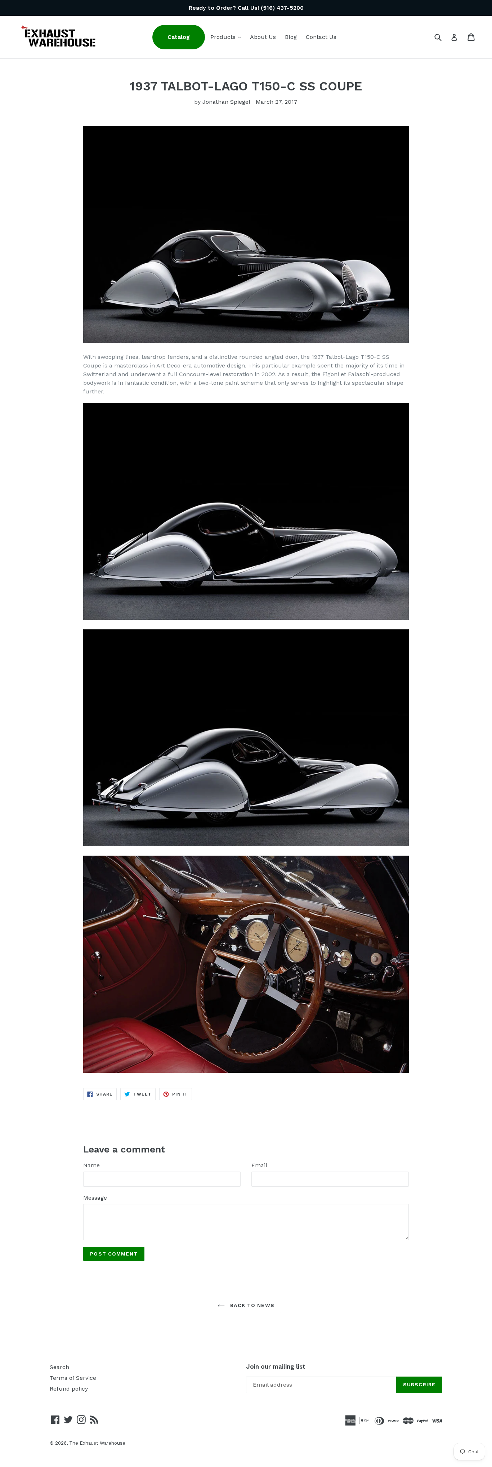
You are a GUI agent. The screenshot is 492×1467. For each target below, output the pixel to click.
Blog (291, 37)
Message (95, 1197)
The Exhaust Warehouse (97, 1443)
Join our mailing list (275, 1366)
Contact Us (321, 37)
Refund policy (69, 1388)
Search (59, 1367)
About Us (263, 37)
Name (91, 1165)
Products (227, 36)
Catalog (178, 37)
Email (259, 1165)
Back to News (251, 1305)
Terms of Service (73, 1377)
